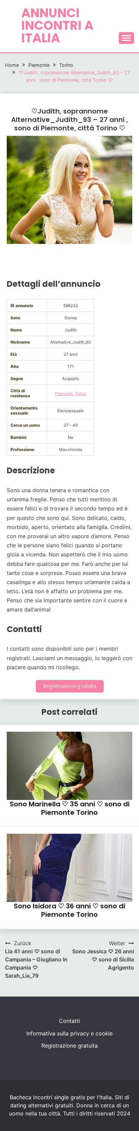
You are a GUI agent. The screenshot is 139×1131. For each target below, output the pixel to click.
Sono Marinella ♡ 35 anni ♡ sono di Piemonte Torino (70, 808)
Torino (80, 393)
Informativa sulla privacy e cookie (69, 1033)
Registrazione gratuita (69, 686)
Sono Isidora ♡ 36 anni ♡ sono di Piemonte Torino (69, 910)
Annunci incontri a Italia (57, 25)
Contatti (69, 1020)
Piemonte (64, 393)
